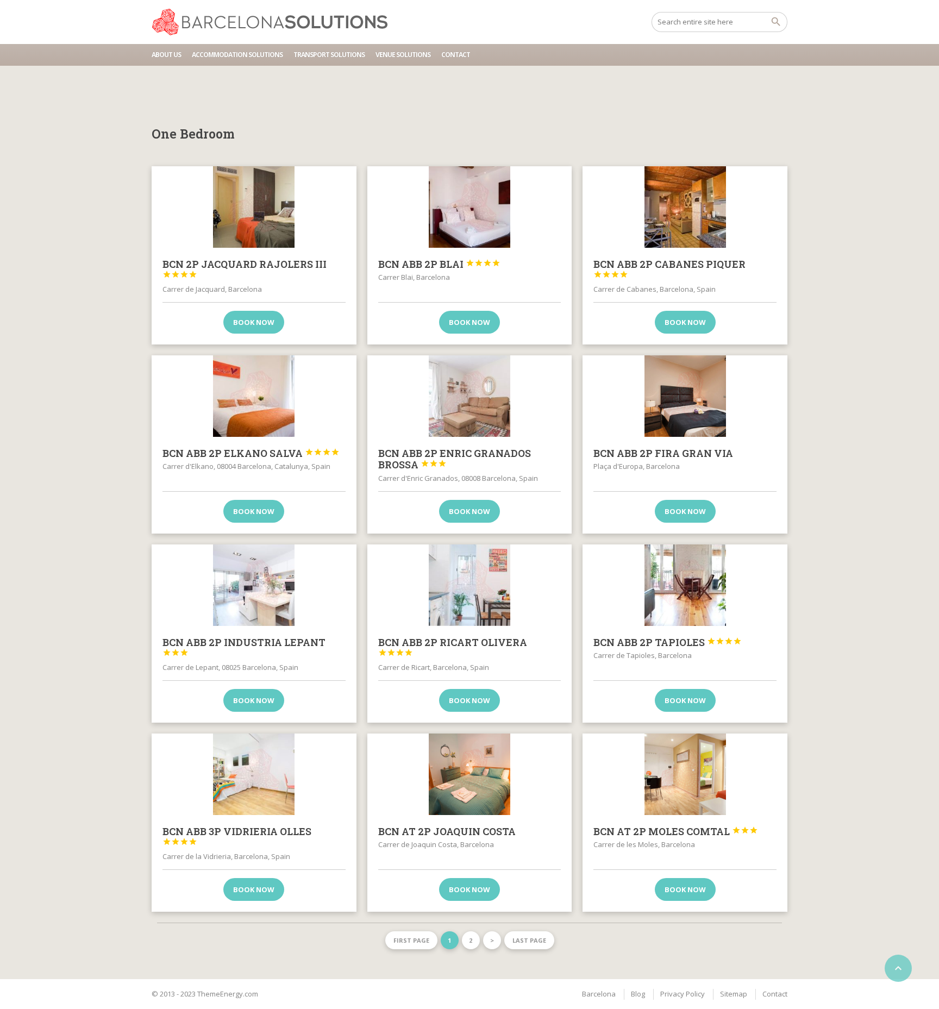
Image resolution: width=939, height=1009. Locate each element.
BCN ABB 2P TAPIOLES (667, 642)
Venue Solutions (402, 54)
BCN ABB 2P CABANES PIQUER (669, 268)
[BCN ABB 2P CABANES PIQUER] (685, 207)
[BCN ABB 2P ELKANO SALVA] (254, 396)
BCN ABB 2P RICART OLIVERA (452, 646)
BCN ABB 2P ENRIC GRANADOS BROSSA (454, 459)
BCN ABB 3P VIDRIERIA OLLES (236, 836)
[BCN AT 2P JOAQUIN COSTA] (469, 774)
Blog (638, 994)
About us (166, 54)
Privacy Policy (682, 994)
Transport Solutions (329, 54)
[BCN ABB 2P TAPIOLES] (685, 585)
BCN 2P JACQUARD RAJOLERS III (244, 268)
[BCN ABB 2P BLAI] (469, 207)
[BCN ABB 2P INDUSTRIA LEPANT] (254, 585)
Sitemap (733, 994)
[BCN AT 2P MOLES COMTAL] (685, 774)
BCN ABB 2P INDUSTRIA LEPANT (243, 646)
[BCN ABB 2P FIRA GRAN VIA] (685, 396)
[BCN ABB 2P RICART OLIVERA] (469, 585)
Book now (253, 322)
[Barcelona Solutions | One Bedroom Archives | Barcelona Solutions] (275, 21)
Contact (455, 54)
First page (411, 940)
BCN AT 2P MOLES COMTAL (675, 831)
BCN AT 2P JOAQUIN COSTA (447, 831)
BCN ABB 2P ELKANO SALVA (251, 453)
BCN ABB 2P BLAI (439, 264)
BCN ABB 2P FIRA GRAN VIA (663, 453)
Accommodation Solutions (237, 54)
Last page (529, 940)
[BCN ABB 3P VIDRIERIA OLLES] (254, 774)
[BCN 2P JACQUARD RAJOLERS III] (254, 207)
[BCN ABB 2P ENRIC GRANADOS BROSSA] (469, 396)
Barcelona (599, 994)
